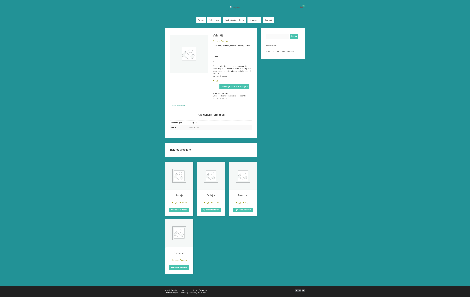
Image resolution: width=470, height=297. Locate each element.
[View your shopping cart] (301, 7)
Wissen (215, 62)
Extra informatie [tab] (178, 106)
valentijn (216, 98)
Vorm (215, 51)
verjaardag (224, 98)
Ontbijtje (211, 195)
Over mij (268, 20)
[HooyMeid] (235, 8)
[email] (303, 290)
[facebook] (296, 290)
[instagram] (299, 290)
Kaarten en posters (228, 96)
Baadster (243, 195)
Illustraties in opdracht (234, 20)
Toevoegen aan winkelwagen (234, 87)
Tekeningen (214, 20)
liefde (243, 96)
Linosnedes (254, 20)
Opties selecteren (179, 210)
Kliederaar (179, 253)
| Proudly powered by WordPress (193, 293)
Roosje (179, 195)
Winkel (201, 20)
